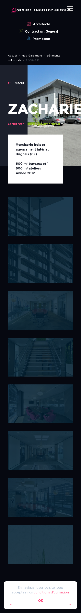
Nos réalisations (32, 56)
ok (40, 600)
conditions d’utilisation (51, 592)
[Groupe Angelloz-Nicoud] (40, 11)
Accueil (12, 56)
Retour (18, 83)
